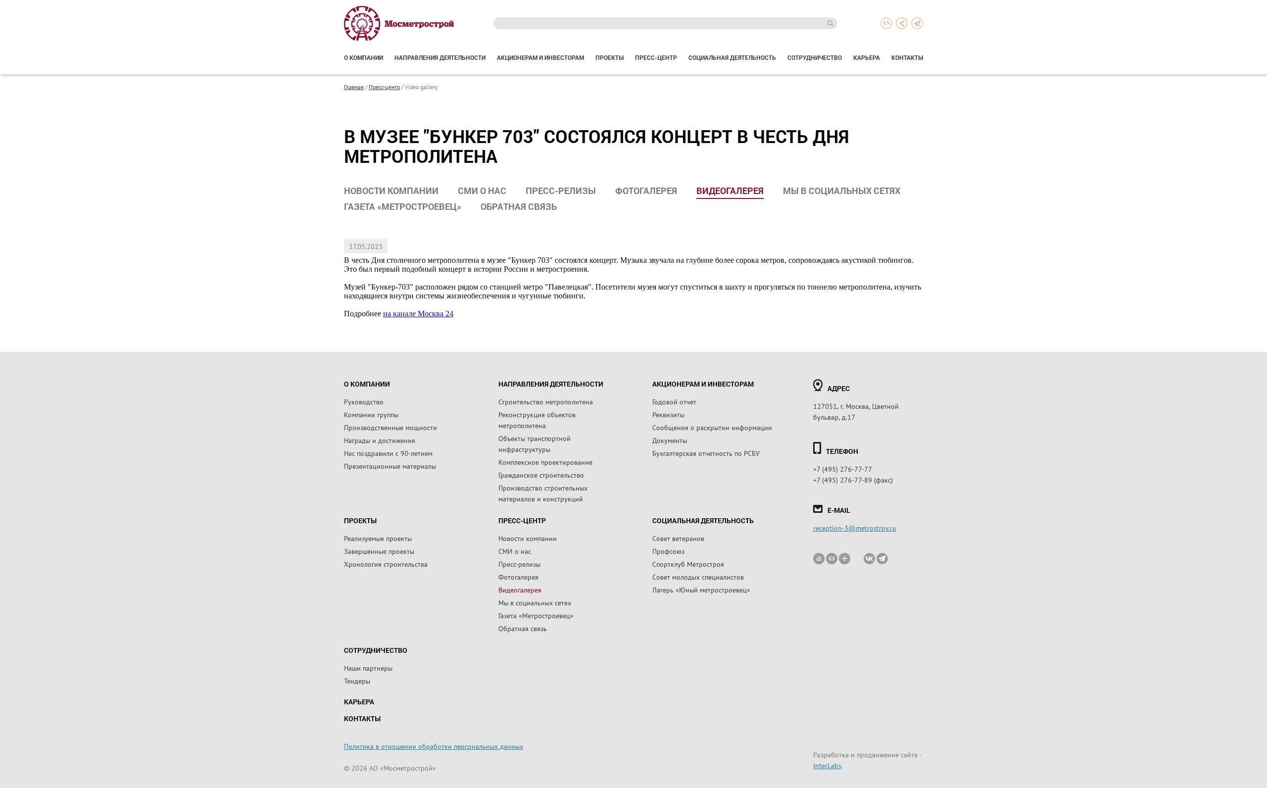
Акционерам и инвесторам (540, 57)
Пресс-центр (656, 57)
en (886, 23)
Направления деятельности (440, 57)
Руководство (364, 401)
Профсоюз (668, 550)
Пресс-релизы (561, 191)
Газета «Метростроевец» (402, 206)
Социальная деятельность (732, 57)
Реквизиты (668, 414)
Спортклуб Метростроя (688, 563)
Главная (354, 87)
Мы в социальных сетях (841, 191)
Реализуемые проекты (378, 538)
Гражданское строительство (541, 474)
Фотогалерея (646, 191)
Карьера (866, 57)
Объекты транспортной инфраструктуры (534, 443)
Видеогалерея (730, 191)
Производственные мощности (390, 427)
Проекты (609, 57)
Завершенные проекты (379, 550)
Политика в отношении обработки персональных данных (433, 745)
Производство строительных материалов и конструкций (542, 493)
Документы (669, 440)
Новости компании (391, 191)
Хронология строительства (386, 563)
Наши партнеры (368, 667)
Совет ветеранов (678, 538)
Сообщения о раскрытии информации (712, 427)
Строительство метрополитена (545, 401)
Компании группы (371, 414)
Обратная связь (519, 206)
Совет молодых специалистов (698, 576)
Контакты (907, 57)
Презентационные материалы (390, 465)
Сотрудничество (814, 57)
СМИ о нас (482, 191)
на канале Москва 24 (418, 313)
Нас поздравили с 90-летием (388, 452)
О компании (363, 57)
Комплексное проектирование (545, 461)
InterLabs (827, 765)
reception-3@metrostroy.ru (854, 527)
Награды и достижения (379, 440)
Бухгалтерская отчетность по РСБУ (706, 452)
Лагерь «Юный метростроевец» (701, 589)
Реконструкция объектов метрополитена (537, 420)
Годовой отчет (674, 401)
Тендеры (357, 680)
